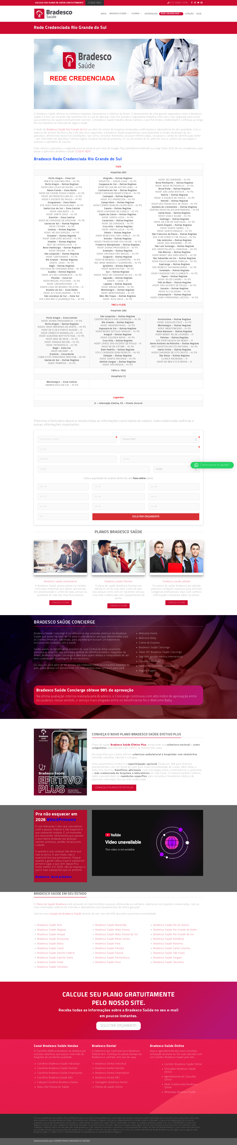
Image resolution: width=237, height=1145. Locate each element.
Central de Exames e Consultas (157, 666)
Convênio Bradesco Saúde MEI (55, 1077)
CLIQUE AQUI (83, 151)
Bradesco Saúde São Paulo (169, 953)
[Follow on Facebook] (192, 3)
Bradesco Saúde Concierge (57, 655)
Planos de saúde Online (109, 1087)
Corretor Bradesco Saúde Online (183, 1064)
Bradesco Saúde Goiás (50, 962)
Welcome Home (148, 633)
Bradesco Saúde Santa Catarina (171, 948)
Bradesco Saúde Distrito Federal (56, 953)
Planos (135, 14)
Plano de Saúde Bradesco (51, 904)
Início (103, 14)
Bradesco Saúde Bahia (50, 943)
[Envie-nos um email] (202, 3)
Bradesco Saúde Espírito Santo (55, 957)
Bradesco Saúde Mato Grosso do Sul (116, 934)
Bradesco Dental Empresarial (112, 1073)
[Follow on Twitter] (198, 3)
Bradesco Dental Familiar (109, 1068)
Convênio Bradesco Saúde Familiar (57, 1068)
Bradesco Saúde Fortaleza (52, 967)
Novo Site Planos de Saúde (53, 1087)
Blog (199, 14)
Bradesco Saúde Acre (49, 925)
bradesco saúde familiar (118, 581)
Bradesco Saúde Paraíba (109, 948)
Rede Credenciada (170, 14)
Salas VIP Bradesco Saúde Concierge (160, 652)
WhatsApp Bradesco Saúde (180, 1092)
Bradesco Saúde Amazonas (53, 939)
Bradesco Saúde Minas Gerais (112, 939)
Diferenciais (151, 14)
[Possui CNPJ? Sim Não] (159, 439)
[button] (212, 465)
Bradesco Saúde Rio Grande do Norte (175, 930)
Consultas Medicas (150, 661)
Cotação (189, 14)
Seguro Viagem (147, 671)
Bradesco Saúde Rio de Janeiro (171, 925)
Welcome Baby (147, 638)
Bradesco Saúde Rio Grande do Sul (67, 129)
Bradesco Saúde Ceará (50, 948)
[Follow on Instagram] (195, 3)
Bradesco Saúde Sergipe (167, 957)
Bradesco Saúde (118, 14)
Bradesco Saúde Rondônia (168, 939)
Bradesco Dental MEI (107, 1077)
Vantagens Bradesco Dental (111, 1082)
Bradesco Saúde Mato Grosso (112, 930)
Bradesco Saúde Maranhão (111, 925)
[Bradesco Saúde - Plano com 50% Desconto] (53, 13)
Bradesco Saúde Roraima (168, 943)
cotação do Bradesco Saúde (65, 914)
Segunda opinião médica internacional (161, 656)
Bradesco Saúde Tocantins (168, 962)
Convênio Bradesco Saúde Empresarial (59, 1073)
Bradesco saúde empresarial (60, 581)
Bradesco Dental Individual (110, 1064)
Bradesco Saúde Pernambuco (112, 957)
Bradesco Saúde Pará (107, 943)
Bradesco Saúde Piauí (108, 962)
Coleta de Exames (149, 643)
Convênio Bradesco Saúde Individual (58, 1064)
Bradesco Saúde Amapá (51, 934)
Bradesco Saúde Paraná (109, 953)
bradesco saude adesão (176, 581)
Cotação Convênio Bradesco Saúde (57, 1082)
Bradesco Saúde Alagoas (51, 930)
